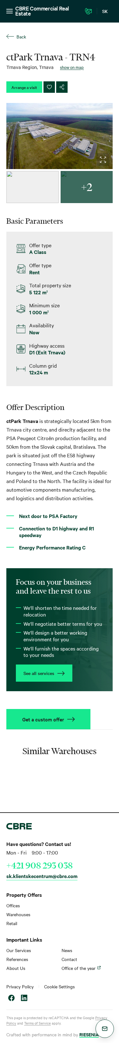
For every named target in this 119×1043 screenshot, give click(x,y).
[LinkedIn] (24, 999)
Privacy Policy (20, 986)
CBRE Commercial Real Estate (42, 10)
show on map (72, 67)
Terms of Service (37, 1023)
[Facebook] (11, 999)
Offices (13, 905)
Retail (11, 923)
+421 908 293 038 (39, 865)
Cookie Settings (59, 986)
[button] (105, 1028)
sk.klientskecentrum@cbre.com (41, 875)
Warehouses (18, 914)
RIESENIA (89, 1034)
